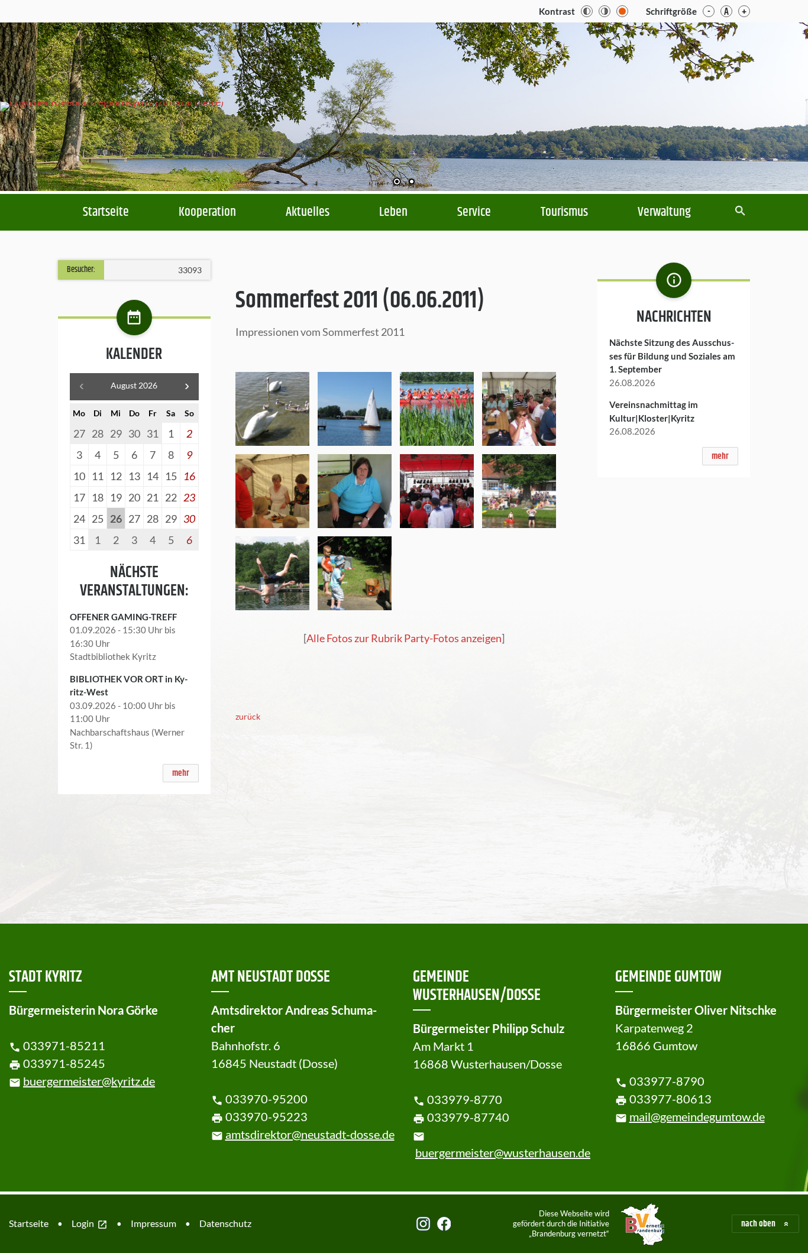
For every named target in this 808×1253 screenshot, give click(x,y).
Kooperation (207, 212)
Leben (393, 212)
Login (90, 1224)
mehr (180, 773)
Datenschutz (225, 1223)
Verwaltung (664, 212)
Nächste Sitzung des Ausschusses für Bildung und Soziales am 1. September (672, 355)
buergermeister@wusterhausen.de (502, 1152)
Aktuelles (307, 212)
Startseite (106, 212)
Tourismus (564, 212)
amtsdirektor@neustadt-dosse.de (310, 1134)
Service (474, 212)
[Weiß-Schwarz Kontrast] (604, 11)
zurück (247, 716)
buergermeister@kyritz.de (89, 1081)
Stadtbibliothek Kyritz (113, 656)
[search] (740, 212)
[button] (761, 107)
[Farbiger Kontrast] (622, 11)
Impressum (153, 1223)
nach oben (758, 1224)
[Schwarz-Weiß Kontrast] (587, 11)
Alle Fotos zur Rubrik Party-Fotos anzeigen (404, 638)
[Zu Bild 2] (411, 182)
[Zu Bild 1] (396, 182)
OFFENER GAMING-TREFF (123, 616)
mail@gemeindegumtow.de (697, 1116)
